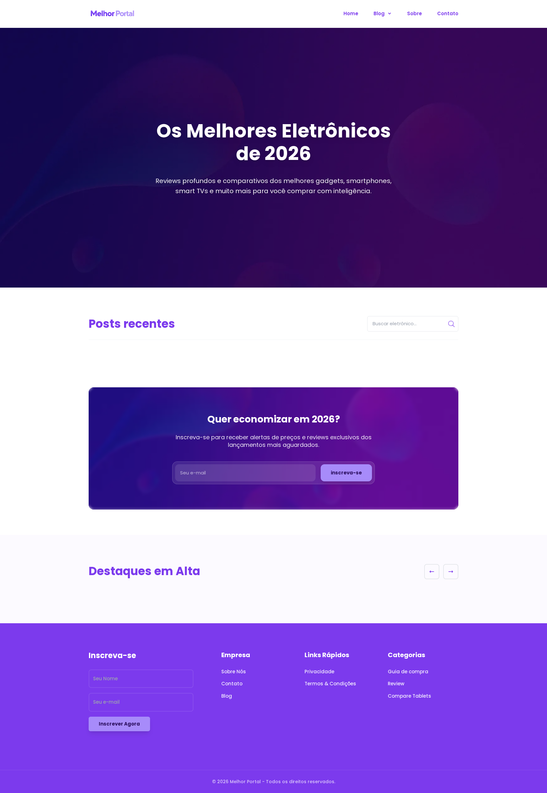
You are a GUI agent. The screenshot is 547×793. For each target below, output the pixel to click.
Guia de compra (408, 671)
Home (350, 13)
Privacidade (319, 671)
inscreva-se (346, 472)
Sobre (414, 13)
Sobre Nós (233, 671)
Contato (447, 13)
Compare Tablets (409, 696)
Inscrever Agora (119, 723)
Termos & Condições (330, 683)
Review (396, 683)
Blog (380, 13)
